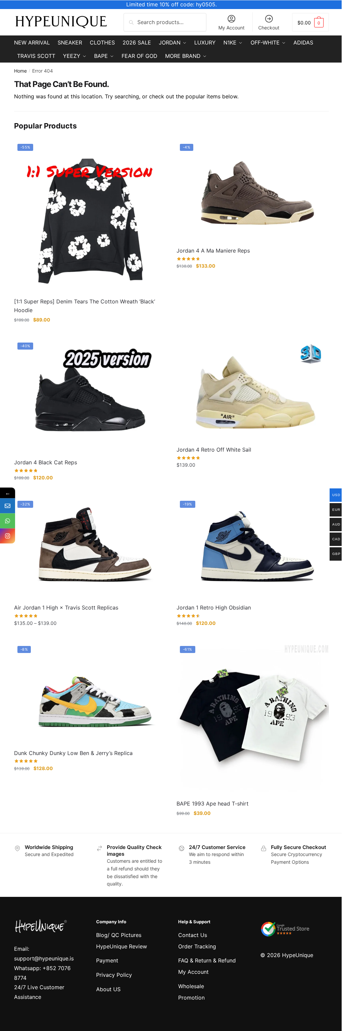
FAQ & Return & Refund (207, 960)
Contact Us (192, 935)
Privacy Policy (114, 974)
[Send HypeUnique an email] (7, 505)
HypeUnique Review (121, 946)
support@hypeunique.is (44, 958)
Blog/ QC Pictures (118, 935)
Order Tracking (197, 946)
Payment (107, 960)
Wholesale (191, 986)
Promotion (191, 997)
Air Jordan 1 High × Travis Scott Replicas (66, 607)
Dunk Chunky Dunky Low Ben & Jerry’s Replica (73, 753)
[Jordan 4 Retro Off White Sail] (253, 390)
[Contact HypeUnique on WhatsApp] (7, 521)
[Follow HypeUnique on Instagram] (7, 536)
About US (108, 989)
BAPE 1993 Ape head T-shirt (213, 803)
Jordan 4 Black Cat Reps (45, 462)
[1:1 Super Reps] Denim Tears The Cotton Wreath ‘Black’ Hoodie (84, 305)
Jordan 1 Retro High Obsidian (214, 607)
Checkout (268, 27)
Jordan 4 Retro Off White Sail (214, 449)
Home (20, 71)
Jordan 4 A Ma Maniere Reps (213, 250)
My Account (231, 27)
